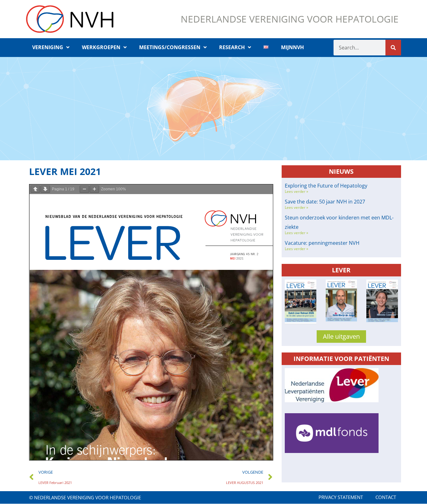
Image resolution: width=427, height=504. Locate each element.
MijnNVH (292, 47)
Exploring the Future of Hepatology (326, 185)
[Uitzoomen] (84, 189)
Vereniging (47, 47)
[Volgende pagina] (45, 189)
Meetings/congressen (169, 47)
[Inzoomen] (94, 189)
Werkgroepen (101, 47)
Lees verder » (296, 191)
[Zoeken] (393, 47)
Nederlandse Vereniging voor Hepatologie (290, 19)
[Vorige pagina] (35, 189)
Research (232, 47)
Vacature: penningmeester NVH (322, 242)
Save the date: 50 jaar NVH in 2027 (325, 201)
